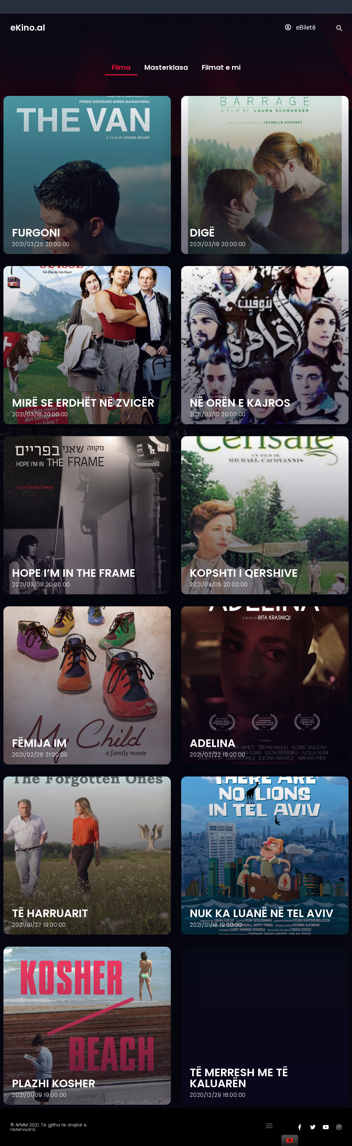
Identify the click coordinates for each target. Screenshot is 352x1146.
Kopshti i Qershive (244, 573)
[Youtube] (326, 1127)
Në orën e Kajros (240, 402)
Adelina (212, 743)
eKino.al (27, 28)
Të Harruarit (50, 913)
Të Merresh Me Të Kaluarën (239, 1078)
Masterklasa (166, 67)
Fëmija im (39, 743)
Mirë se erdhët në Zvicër (83, 402)
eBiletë (305, 27)
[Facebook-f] (299, 1127)
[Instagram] (339, 1127)
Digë (202, 232)
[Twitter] (313, 1127)
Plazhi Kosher (53, 1083)
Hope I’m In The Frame (73, 573)
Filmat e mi (221, 67)
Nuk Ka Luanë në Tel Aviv (261, 913)
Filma (121, 67)
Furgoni (36, 232)
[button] (269, 1125)
